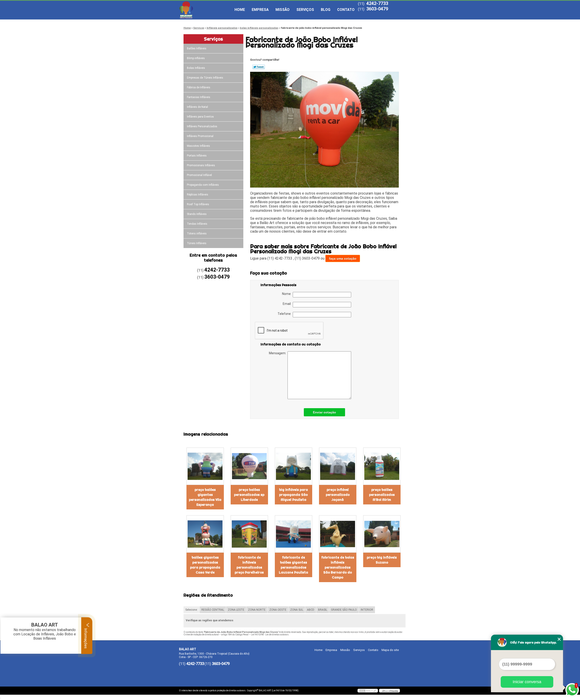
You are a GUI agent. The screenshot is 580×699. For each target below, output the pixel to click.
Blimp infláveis (196, 58)
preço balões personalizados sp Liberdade (249, 495)
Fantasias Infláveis (198, 97)
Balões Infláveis (196, 48)
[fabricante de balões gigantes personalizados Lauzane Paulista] (293, 534)
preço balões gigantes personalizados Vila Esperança (205, 497)
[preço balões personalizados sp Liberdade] (249, 466)
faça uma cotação (342, 258)
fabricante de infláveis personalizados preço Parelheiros (249, 564)
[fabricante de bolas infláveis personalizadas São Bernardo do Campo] (337, 534)
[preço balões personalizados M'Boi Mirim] (382, 466)
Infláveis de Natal (197, 106)
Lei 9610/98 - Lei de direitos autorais (270, 634)
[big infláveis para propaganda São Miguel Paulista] (293, 466)
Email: (288, 304)
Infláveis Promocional (200, 136)
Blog (325, 9)
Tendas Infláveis (197, 223)
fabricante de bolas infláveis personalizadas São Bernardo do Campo (337, 567)
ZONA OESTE (277, 609)
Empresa (260, 9)
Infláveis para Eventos (200, 116)
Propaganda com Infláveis (203, 184)
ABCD (310, 609)
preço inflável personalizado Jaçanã (338, 495)
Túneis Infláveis (196, 243)
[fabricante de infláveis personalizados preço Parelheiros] (249, 534)
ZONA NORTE (257, 609)
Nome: (287, 294)
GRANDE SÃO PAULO (344, 609)
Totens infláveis (197, 233)
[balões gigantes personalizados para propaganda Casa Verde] (205, 534)
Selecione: (191, 609)
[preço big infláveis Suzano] (382, 534)
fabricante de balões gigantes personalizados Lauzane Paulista (293, 564)
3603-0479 (377, 9)
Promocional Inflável (199, 175)
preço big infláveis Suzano (382, 559)
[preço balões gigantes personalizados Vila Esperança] (205, 466)
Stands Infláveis (197, 214)
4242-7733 (377, 3)
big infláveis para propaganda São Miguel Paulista (293, 495)
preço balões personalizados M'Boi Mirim (382, 495)
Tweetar (258, 67)
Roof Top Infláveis (198, 204)
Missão (283, 9)
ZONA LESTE (236, 609)
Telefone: (285, 314)
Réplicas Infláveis (197, 194)
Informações (86, 637)
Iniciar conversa (527, 682)
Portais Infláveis (197, 155)
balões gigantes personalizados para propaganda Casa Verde (205, 564)
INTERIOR (367, 609)
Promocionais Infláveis (201, 165)
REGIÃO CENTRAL (212, 609)
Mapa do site (390, 650)
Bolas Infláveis (196, 68)
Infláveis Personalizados (202, 126)
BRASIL (322, 609)
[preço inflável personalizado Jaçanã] (337, 466)
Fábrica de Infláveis (198, 87)
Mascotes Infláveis (198, 145)
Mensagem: (278, 353)
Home (239, 9)
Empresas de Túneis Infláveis (205, 77)
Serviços (305, 9)
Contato (346, 9)
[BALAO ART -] (205, 10)
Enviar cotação (324, 412)
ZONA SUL (296, 609)
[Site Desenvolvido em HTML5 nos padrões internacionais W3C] (368, 690)
